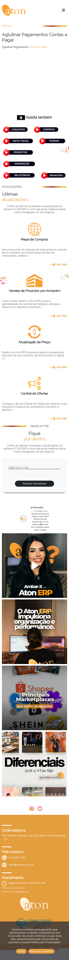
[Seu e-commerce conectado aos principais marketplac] (34, 698)
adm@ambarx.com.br (21, 864)
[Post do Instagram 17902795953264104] (34, 764)
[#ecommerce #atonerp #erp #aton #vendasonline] (34, 565)
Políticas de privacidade (13, 888)
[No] (65, 940)
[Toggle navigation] (63, 10)
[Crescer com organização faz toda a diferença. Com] (34, 631)
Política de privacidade (41, 951)
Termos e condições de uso (15, 891)
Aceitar (21, 951)
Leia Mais (61, 264)
